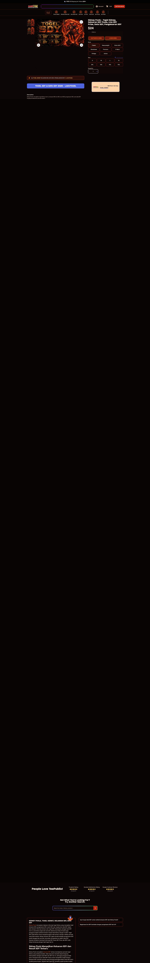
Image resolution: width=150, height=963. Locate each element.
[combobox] (65, 6)
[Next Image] (81, 45)
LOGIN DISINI (113, 38)
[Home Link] (33, 6)
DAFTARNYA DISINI (96, 38)
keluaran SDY (47, 952)
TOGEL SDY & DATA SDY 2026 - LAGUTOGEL (55, 86)
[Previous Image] (38, 45)
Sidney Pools (32, 925)
